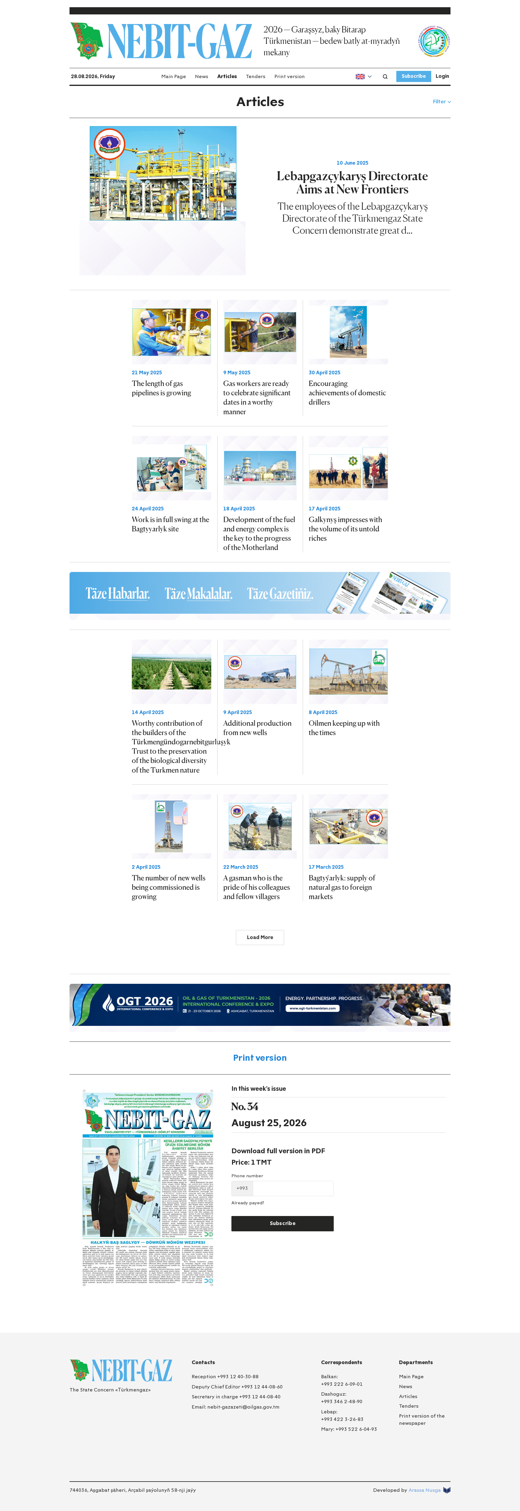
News (201, 76)
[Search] (385, 76)
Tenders (255, 76)
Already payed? (247, 1202)
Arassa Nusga (425, 1490)
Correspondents (341, 1362)
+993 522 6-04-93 (356, 1429)
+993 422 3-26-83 (342, 1419)
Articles (227, 76)
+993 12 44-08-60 (262, 1387)
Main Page (173, 76)
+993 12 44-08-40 (259, 1397)
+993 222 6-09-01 (342, 1384)
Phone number (247, 1175)
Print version (289, 76)
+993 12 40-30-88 (237, 1376)
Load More (260, 937)
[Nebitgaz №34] (148, 1188)
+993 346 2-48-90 (341, 1401)
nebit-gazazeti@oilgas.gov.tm (243, 1407)
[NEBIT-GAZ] (121, 1370)
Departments (416, 1362)
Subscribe (414, 76)
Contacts (203, 1362)
